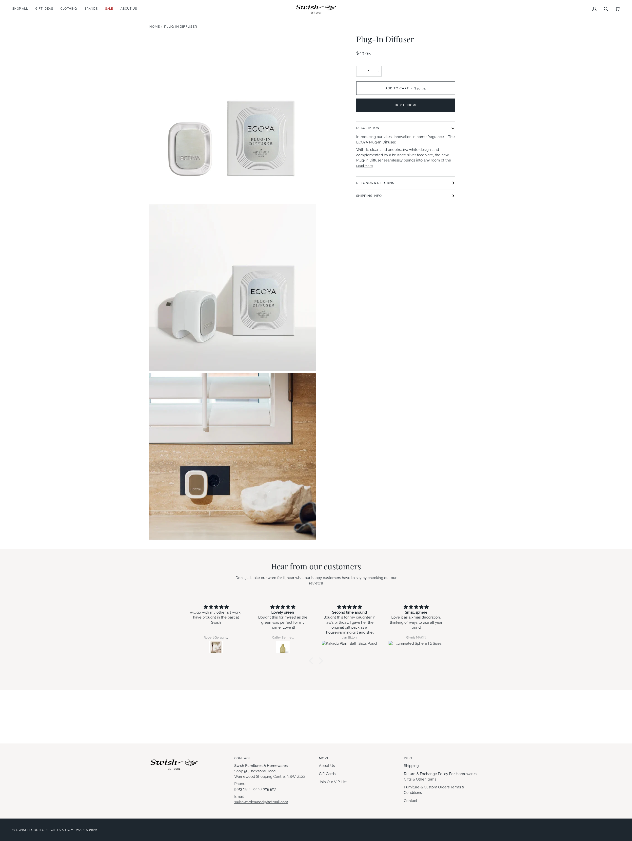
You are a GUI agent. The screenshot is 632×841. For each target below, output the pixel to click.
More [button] (324, 758)
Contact (410, 801)
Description (368, 128)
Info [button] (408, 758)
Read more (364, 166)
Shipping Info (369, 196)
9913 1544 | (243, 789)
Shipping (411, 765)
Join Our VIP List (333, 782)
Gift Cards (327, 774)
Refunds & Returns (375, 183)
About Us (327, 765)
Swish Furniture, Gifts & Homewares (52, 830)
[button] (22, 9)
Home (154, 26)
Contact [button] (242, 758)
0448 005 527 (264, 789)
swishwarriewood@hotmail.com (261, 802)
